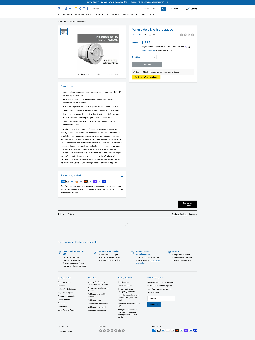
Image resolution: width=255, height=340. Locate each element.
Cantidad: (136, 57)
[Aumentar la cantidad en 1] (154, 57)
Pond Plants (112, 14)
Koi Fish (98, 14)
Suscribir (154, 304)
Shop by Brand (129, 14)
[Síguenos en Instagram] (108, 330)
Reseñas (61, 286)
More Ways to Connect (67, 310)
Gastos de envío (148, 50)
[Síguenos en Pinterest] (112, 330)
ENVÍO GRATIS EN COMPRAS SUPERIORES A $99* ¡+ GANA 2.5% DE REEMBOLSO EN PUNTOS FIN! (127, 2)
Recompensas (64, 300)
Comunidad (62, 307)
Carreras (61, 303)
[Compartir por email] (192, 35)
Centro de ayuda (125, 286)
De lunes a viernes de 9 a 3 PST (129, 305)
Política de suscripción (97, 311)
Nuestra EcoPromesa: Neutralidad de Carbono (98, 283)
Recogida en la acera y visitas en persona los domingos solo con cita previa (127, 313)
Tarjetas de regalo (65, 293)
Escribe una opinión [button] (187, 204)
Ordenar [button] (61, 214)
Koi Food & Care (82, 14)
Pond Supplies (64, 14)
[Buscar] (163, 9)
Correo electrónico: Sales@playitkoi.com (126, 290)
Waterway (136, 35)
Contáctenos (123, 282)
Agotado (147, 64)
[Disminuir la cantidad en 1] (144, 57)
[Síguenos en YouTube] (115, 330)
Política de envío (94, 300)
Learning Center (147, 14)
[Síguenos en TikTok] (119, 330)
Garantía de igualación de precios (98, 289)
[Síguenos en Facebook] (100, 330)
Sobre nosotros (64, 282)
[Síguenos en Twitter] (104, 330)
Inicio (60, 21)
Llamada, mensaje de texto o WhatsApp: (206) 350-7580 (129, 297)
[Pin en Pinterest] (185, 35)
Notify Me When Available (146, 77)
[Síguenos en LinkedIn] (123, 330)
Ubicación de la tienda (67, 289)
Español (62, 326)
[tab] (179, 214)
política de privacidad (97, 307)
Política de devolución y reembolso (97, 295)
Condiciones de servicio (98, 304)
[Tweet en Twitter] (189, 35)
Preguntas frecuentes (67, 296)
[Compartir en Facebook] (181, 35)
